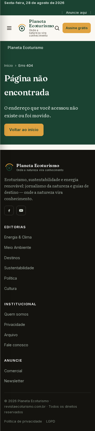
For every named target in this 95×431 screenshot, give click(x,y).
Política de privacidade (23, 421)
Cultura (10, 288)
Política (10, 278)
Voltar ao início (24, 129)
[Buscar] (57, 28)
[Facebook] (9, 210)
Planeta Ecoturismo (25, 47)
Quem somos (16, 314)
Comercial (13, 371)
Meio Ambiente (17, 247)
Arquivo (11, 335)
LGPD (50, 421)
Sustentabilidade (19, 268)
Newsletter (14, 381)
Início (8, 65)
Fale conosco (16, 345)
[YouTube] (21, 210)
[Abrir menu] (9, 28)
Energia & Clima (18, 237)
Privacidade (14, 324)
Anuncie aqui (76, 13)
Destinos (12, 257)
